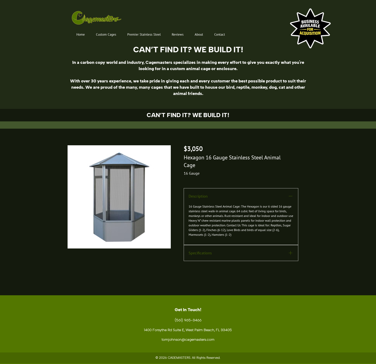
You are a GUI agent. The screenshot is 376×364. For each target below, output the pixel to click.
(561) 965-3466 (188, 320)
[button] (106, 34)
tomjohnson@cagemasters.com (188, 339)
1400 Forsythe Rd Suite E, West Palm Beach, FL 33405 (188, 330)
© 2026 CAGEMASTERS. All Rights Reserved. (187, 357)
